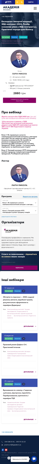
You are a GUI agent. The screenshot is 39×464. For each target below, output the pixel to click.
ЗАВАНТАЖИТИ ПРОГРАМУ (9, 216)
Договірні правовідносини (15, 41)
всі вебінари (7, 16)
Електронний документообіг (15, 309)
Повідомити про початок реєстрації (19, 100)
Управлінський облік (13, 402)
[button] (20, 202)
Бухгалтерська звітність (21, 315)
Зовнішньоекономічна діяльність (11, 43)
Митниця (4, 41)
